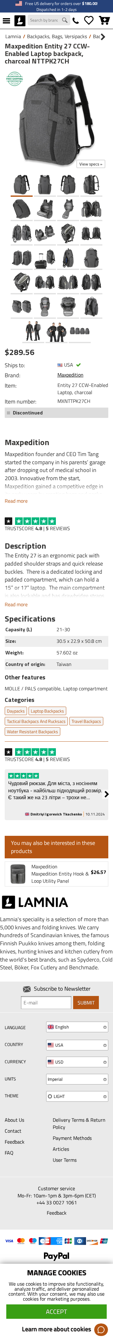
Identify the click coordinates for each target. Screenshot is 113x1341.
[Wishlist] (89, 20)
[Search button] (65, 21)
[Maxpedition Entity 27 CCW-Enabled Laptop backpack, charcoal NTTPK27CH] (56, 119)
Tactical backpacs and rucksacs (36, 721)
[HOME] (20, 20)
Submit (86, 1002)
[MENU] (6, 20)
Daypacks (16, 711)
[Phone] (75, 20)
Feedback (14, 1141)
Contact (13, 1131)
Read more (16, 501)
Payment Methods (72, 1138)
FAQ (9, 1152)
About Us (14, 1120)
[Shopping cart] (104, 20)
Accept (56, 1311)
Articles (61, 1149)
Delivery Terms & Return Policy (79, 1123)
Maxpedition (70, 374)
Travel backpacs (86, 721)
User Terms (65, 1160)
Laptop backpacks (47, 711)
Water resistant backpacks (32, 731)
